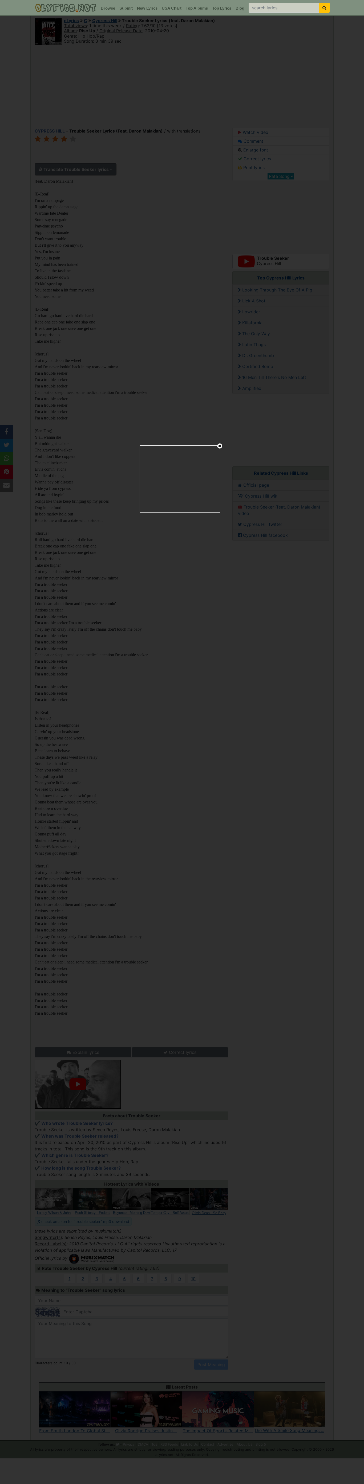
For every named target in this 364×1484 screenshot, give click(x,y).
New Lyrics (147, 8)
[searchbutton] (324, 8)
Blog (240, 8)
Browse (108, 8)
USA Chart (171, 8)
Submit (126, 8)
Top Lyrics (221, 8)
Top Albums (197, 8)
